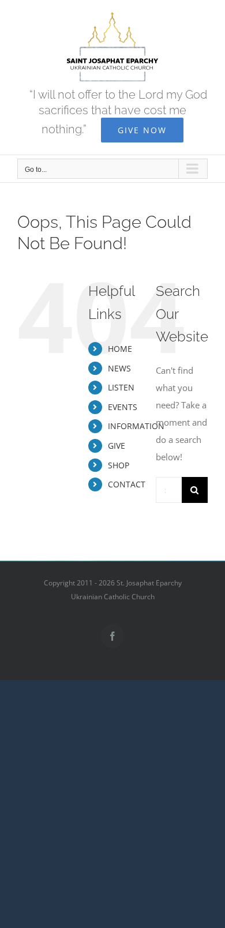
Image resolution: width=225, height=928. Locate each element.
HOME (120, 348)
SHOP (118, 465)
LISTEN (121, 387)
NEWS (119, 368)
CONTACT (126, 484)
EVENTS (122, 406)
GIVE (116, 445)
